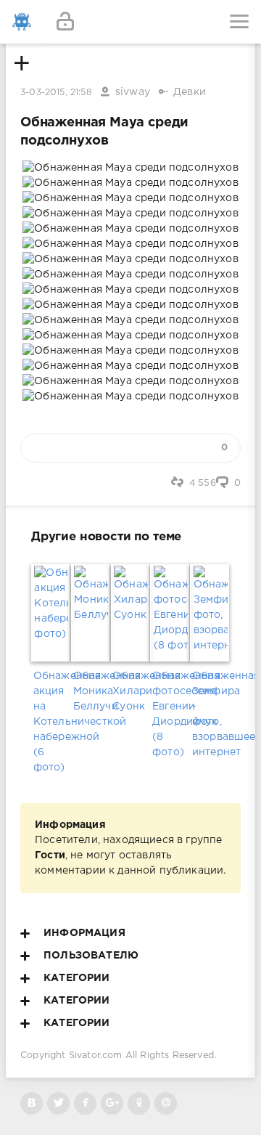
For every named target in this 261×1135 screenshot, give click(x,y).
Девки (189, 92)
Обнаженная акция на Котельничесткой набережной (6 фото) (51, 722)
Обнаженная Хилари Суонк (130, 691)
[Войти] (65, 22)
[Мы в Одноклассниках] (139, 1103)
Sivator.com (96, 1055)
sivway (132, 92)
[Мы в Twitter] (58, 1103)
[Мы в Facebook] (85, 1103)
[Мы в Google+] (112, 1103)
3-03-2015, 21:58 (56, 93)
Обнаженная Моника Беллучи (91, 691)
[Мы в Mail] (165, 1103)
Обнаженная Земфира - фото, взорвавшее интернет (210, 714)
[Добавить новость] (130, 22)
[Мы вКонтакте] (31, 1103)
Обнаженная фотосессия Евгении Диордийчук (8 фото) (170, 714)
